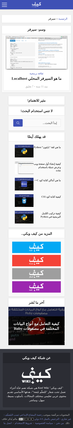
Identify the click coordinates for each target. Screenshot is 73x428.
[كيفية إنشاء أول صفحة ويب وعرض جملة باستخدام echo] (23, 167)
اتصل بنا (8, 423)
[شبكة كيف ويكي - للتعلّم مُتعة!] (36, 375)
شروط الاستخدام (23, 423)
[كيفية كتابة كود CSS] (23, 200)
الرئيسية (62, 18)
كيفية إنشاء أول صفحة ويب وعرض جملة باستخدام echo (47, 167)
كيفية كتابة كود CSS (51, 196)
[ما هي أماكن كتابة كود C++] (23, 184)
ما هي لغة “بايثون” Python (47, 147)
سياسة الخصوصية (44, 423)
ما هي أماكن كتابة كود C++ (47, 180)
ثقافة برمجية (36, 73)
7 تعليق (29, 86)
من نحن (60, 423)
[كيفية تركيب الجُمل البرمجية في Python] (23, 217)
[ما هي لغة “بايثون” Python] (23, 151)
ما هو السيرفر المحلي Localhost (37, 78)
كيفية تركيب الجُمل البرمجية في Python (51, 215)
